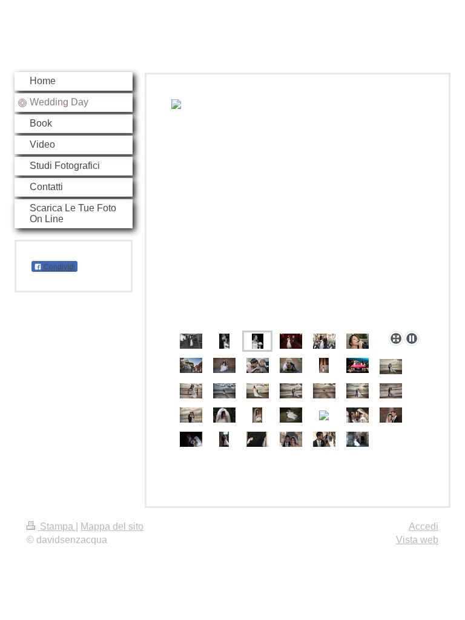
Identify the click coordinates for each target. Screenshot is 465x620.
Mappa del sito (112, 526)
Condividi (58, 267)
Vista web (417, 540)
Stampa (57, 526)
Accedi (423, 526)
